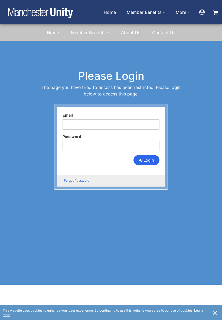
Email (68, 115)
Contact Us (163, 32)
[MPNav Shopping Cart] (215, 12)
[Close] (215, 313)
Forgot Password (76, 180)
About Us (130, 32)
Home (110, 12)
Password (72, 136)
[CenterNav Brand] (40, 12)
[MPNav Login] (202, 12)
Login (148, 160)
